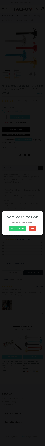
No (32, 228)
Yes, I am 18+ (17, 228)
